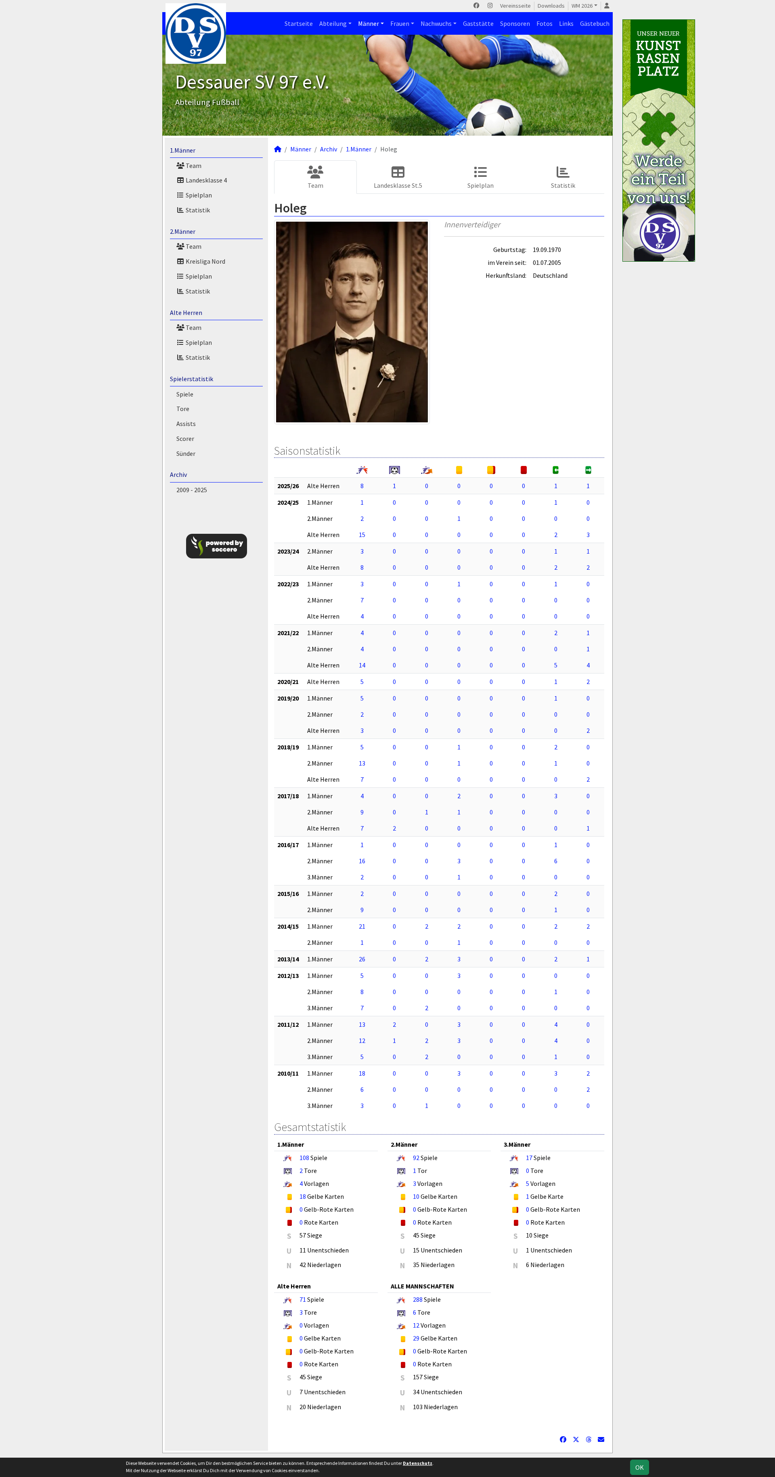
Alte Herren (186, 312)
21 (362, 926)
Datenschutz (417, 1463)
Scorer (185, 438)
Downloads (551, 5)
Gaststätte (478, 23)
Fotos (544, 23)
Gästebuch (595, 23)
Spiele (184, 394)
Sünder (185, 453)
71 (303, 1299)
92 (416, 1158)
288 (418, 1299)
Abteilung (333, 23)
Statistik (197, 210)
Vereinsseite (515, 5)
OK (639, 1467)
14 (362, 665)
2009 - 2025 (191, 490)
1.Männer (182, 150)
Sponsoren (515, 23)
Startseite (299, 23)
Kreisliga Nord (204, 261)
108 (304, 1158)
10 (416, 1196)
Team (192, 166)
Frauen (399, 23)
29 (416, 1338)
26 (362, 959)
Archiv (178, 474)
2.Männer (182, 231)
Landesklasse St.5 (398, 185)
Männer (368, 23)
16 (362, 861)
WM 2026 (582, 5)
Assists (186, 424)
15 (362, 535)
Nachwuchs (436, 23)
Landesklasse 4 (205, 180)
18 (362, 1073)
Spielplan (198, 195)
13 (362, 763)
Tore (182, 409)
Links (566, 23)
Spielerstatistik (191, 379)
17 (529, 1158)
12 (362, 1040)
